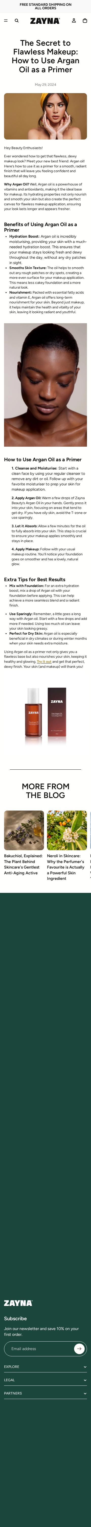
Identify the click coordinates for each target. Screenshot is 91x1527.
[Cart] (84, 20)
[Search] (16, 20)
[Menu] (6, 20)
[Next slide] (81, 847)
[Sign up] (79, 1349)
